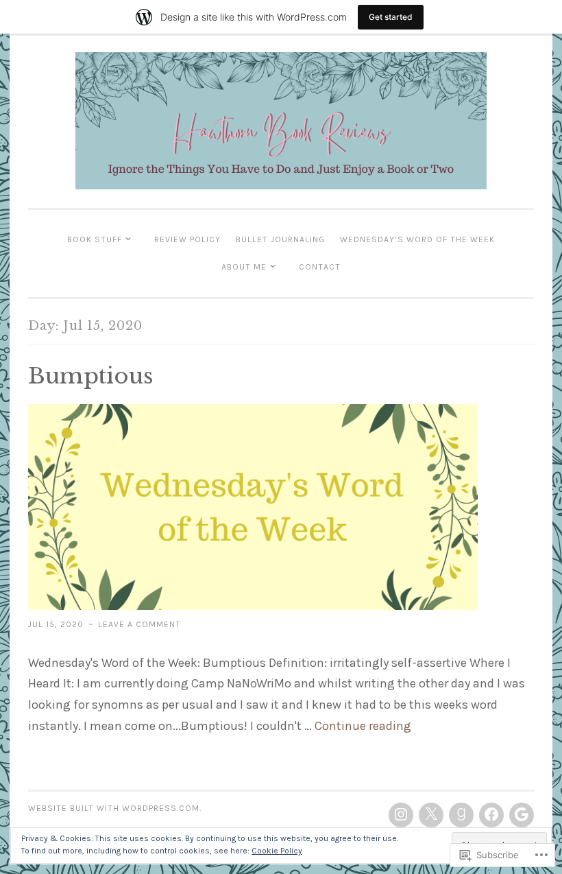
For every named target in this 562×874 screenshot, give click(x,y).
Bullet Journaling (280, 239)
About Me (244, 267)
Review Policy (187, 239)
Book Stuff (94, 239)
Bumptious (91, 376)
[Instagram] (401, 815)
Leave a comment (139, 624)
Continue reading (363, 725)
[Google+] (521, 815)
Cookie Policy (277, 850)
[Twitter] (431, 815)
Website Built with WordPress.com (113, 808)
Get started (391, 17)
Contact (320, 267)
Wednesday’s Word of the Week (417, 239)
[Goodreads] (461, 815)
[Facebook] (491, 815)
